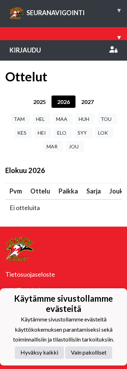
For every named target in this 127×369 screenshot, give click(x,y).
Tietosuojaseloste (30, 274)
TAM (19, 119)
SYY (82, 133)
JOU (74, 146)
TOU (106, 119)
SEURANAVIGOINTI (73, 11)
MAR (52, 146)
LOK (103, 133)
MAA (61, 119)
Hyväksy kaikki (39, 352)
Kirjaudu (25, 50)
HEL (40, 119)
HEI (42, 133)
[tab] (40, 102)
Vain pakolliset (89, 352)
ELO (61, 133)
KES (21, 133)
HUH (84, 119)
